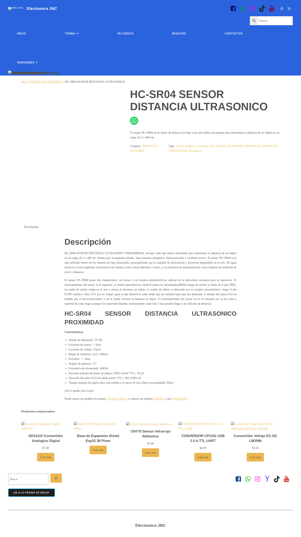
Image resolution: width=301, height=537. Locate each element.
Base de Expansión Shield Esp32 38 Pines (98, 438)
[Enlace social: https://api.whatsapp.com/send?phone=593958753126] (244, 8)
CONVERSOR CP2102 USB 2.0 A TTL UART (203, 438)
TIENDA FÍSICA (117, 398)
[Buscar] (56, 478)
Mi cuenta (126, 33)
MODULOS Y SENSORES (46, 81)
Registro (179, 33)
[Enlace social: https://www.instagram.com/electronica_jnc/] (254, 8)
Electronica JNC (42, 8)
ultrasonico (194, 150)
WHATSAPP (179, 398)
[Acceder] (281, 8)
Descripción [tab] (31, 226)
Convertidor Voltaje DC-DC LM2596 (255, 438)
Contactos (234, 33)
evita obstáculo (217, 146)
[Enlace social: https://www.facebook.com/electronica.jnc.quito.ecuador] (240, 479)
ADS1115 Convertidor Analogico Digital (45, 438)
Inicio (21, 33)
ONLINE (159, 398)
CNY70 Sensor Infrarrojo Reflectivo (151, 433)
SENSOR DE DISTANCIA (244, 146)
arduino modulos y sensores (191, 146)
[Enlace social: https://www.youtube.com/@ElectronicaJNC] (273, 8)
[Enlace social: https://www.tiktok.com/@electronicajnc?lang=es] (263, 8)
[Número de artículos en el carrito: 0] (289, 8)
